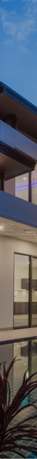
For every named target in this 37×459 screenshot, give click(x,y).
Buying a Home (29, 1)
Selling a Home (25, 1)
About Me (33, 1)
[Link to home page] (5, 1)
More (35, 1)
